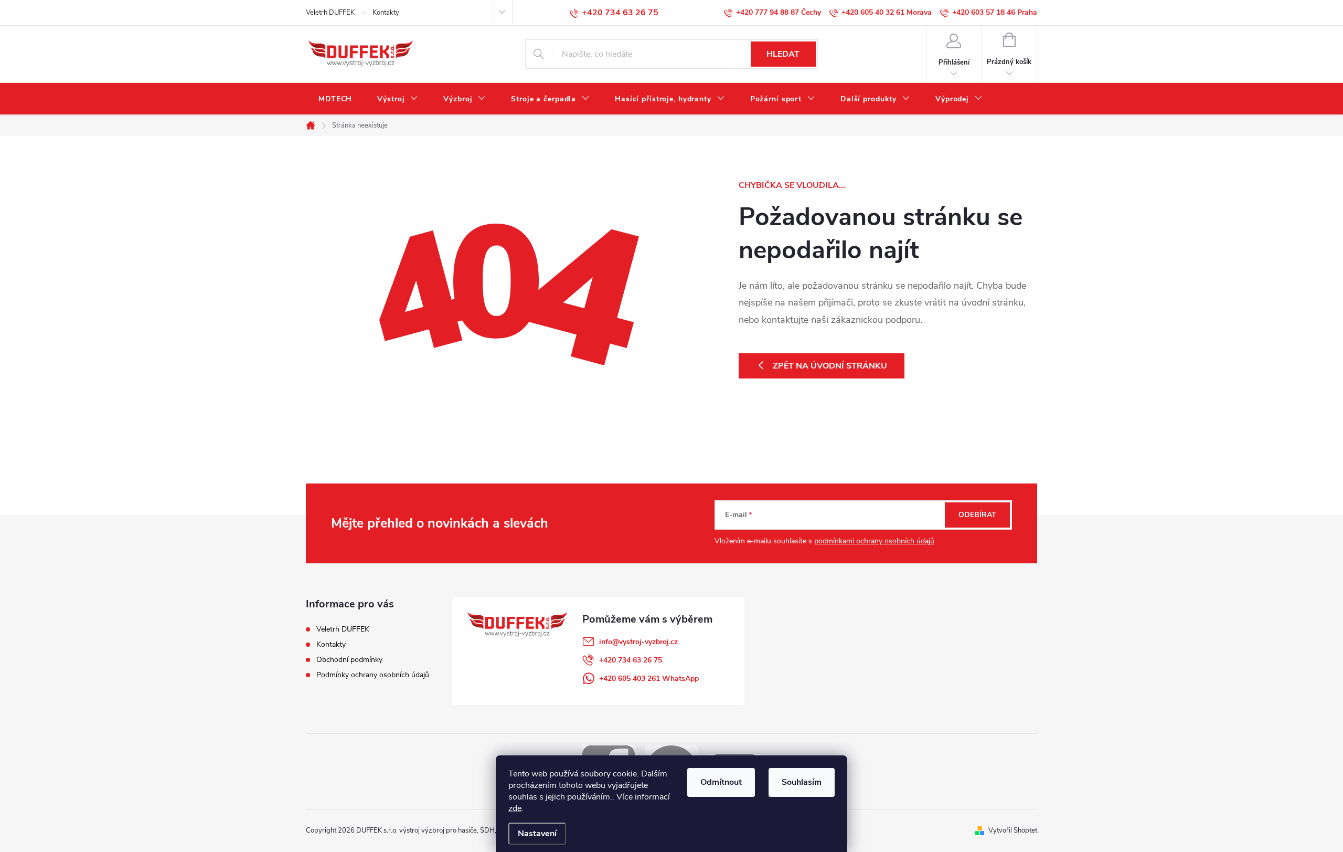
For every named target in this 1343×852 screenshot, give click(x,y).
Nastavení (537, 833)
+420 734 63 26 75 (630, 660)
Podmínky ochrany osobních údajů (372, 675)
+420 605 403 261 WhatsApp (649, 678)
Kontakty (385, 12)
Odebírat (977, 515)
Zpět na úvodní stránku (830, 366)
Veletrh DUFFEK (330, 12)
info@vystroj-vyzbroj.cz (638, 642)
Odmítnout (721, 782)
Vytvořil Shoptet (1012, 830)
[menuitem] (335, 99)
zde (514, 808)
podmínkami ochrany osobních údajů (874, 541)
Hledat (783, 54)
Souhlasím (802, 782)
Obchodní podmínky (349, 660)
